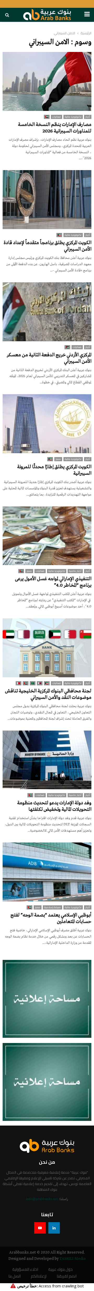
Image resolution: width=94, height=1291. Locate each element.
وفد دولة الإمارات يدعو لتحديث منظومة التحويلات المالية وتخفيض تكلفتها (54, 806)
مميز (58, 459)
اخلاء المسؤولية (25, 1270)
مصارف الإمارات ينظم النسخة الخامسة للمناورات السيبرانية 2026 (54, 128)
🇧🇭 (18, 683)
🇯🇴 (67, 347)
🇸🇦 (32, 683)
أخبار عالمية (75, 571)
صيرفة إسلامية (52, 907)
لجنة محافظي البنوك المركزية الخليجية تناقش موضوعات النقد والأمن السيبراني (48, 694)
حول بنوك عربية (60, 1270)
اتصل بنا (14, 1276)
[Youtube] (40, 1228)
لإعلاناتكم (38, 1276)
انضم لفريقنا (67, 1276)
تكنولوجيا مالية (73, 117)
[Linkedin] (54, 1228)
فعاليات (56, 117)
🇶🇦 (39, 683)
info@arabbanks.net (42, 1199)
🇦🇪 (46, 117)
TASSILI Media (72, 1258)
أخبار (87, 117)
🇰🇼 (59, 235)
